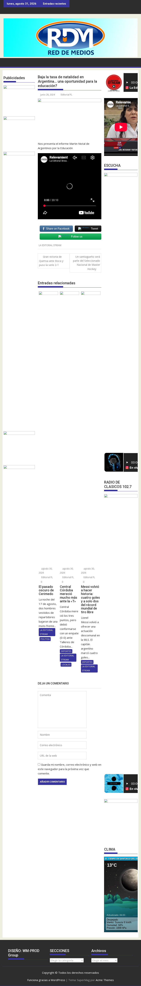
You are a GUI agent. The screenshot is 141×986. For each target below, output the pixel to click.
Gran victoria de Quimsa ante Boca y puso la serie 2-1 (51, 261)
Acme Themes (105, 980)
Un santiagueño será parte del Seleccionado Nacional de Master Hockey (86, 263)
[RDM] (70, 56)
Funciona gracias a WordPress (46, 980)
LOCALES (66, 664)
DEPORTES (66, 651)
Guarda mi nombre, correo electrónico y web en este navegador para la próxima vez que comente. (69, 769)
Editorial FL (66, 94)
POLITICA (45, 639)
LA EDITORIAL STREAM (50, 245)
